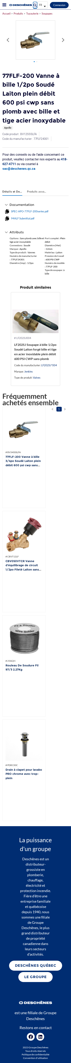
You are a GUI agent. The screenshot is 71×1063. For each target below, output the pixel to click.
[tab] (12, 192)
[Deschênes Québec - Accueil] (20, 5)
